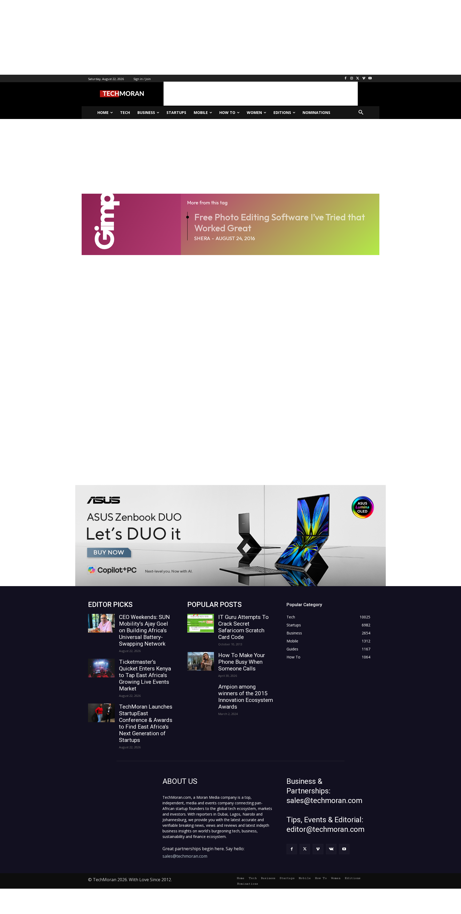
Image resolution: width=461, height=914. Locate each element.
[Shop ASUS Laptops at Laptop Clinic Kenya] (230, 535)
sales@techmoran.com (184, 856)
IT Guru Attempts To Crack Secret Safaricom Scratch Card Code (243, 627)
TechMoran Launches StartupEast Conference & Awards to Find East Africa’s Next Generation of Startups (145, 723)
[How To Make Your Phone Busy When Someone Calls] (200, 661)
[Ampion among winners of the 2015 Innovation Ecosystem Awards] (200, 692)
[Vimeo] (364, 78)
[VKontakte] (331, 849)
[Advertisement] (160, 37)
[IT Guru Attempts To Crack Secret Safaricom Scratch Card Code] (200, 623)
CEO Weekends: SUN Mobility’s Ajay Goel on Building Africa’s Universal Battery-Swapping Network (144, 630)
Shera (202, 238)
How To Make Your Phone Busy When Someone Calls (241, 662)
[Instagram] (352, 78)
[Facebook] (346, 78)
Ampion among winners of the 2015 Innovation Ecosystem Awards (245, 696)
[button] (361, 112)
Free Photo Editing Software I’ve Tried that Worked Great (279, 222)
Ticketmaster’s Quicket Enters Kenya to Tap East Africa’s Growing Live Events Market (145, 675)
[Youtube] (370, 78)
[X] (358, 78)
